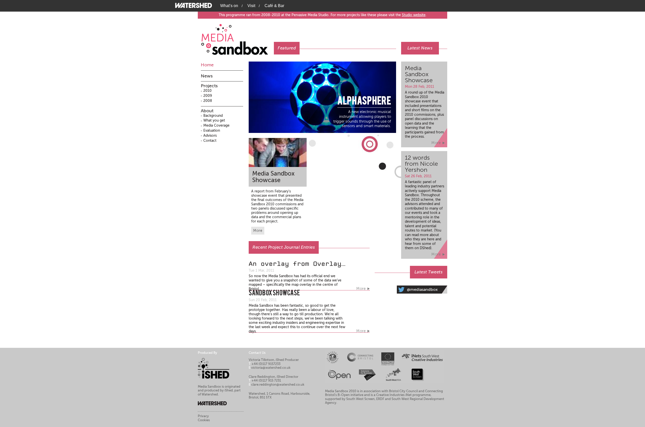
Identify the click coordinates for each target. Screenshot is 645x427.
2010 (207, 91)
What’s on (229, 6)
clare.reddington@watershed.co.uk (277, 384)
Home (207, 64)
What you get (214, 120)
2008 (207, 101)
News (207, 75)
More (257, 231)
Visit (251, 6)
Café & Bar (274, 6)
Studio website (414, 15)
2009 (207, 96)
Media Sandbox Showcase (273, 177)
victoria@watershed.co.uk (271, 367)
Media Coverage (216, 125)
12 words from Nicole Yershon (421, 163)
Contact (209, 141)
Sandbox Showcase (274, 294)
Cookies (204, 420)
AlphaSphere (364, 101)
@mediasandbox (422, 289)
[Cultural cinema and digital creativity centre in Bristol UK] (194, 5)
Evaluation (211, 130)
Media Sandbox (237, 37)
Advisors (210, 135)
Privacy (203, 416)
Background (213, 116)
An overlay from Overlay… (297, 263)
